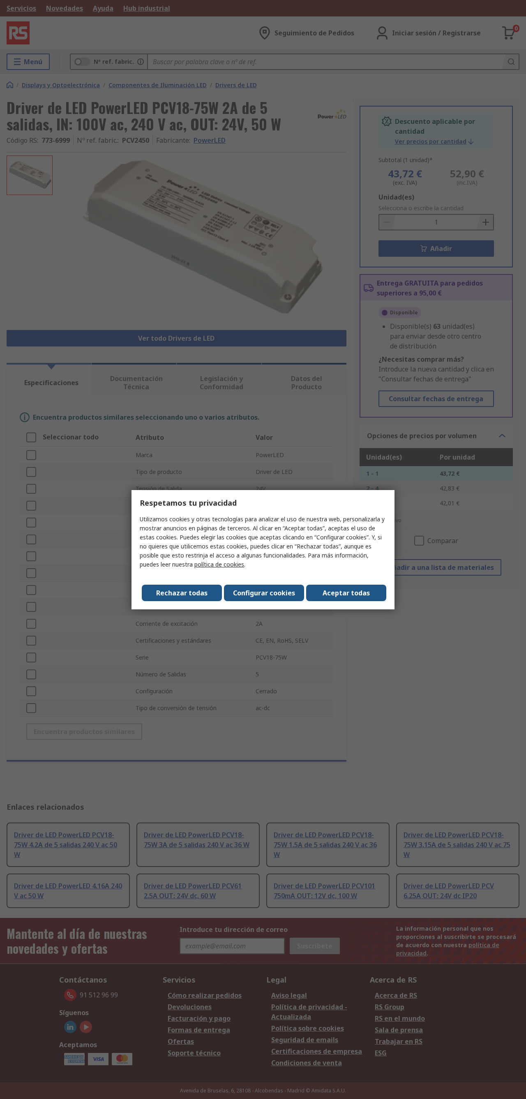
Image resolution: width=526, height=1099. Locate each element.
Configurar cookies (264, 592)
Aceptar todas (346, 592)
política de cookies (219, 564)
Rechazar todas (182, 592)
